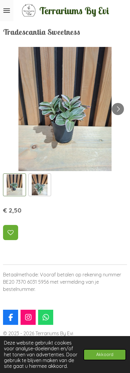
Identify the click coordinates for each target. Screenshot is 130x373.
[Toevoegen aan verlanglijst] (10, 232)
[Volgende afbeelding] (118, 109)
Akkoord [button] (104, 354)
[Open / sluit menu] (6, 10)
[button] (14, 184)
